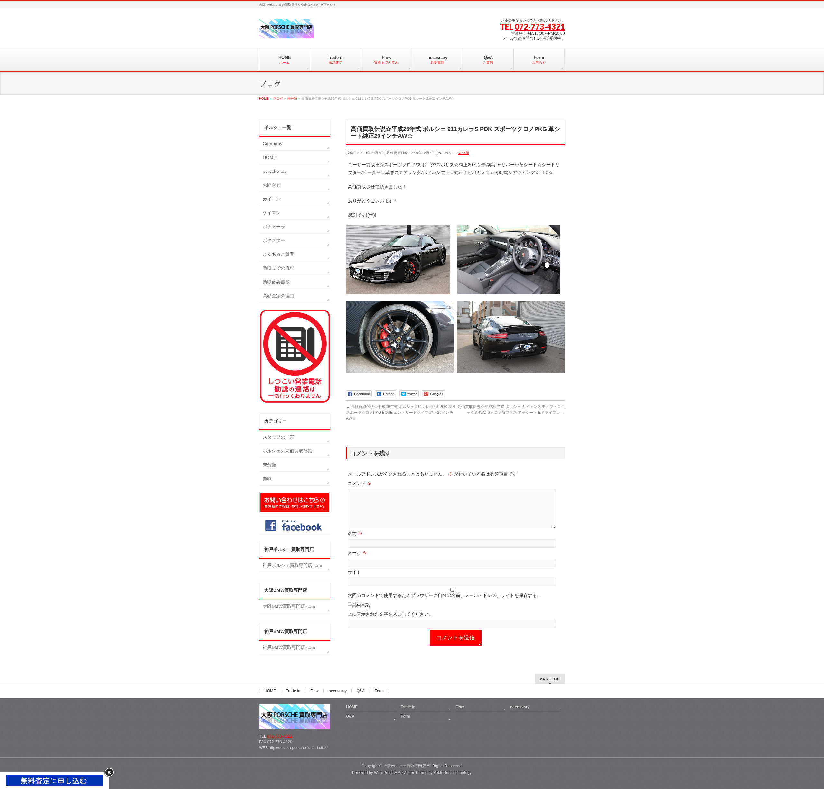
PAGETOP (550, 679)
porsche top (275, 171)
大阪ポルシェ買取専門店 (404, 766)
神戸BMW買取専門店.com (289, 647)
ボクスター (274, 240)
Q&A (361, 691)
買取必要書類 (276, 281)
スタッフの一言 (278, 437)
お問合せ (272, 185)
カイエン (272, 198)
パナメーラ (274, 226)
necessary (338, 691)
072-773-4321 (540, 26)
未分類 (463, 153)
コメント (359, 483)
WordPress (383, 772)
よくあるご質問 (278, 254)
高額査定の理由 (278, 295)
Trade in (293, 691)
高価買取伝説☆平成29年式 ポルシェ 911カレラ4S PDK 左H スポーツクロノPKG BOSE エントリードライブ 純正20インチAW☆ (402, 412)
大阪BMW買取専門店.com (289, 606)
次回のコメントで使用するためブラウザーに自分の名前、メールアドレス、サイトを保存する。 (444, 595)
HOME (269, 157)
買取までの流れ (278, 268)
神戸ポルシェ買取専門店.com (292, 565)
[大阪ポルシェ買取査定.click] (286, 31)
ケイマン (272, 212)
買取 (267, 478)
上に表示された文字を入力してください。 (390, 614)
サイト (354, 572)
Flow (314, 691)
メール (357, 552)
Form (379, 691)
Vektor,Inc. (442, 772)
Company (272, 143)
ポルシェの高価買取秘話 (287, 450)
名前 (355, 533)
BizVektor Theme (412, 772)
